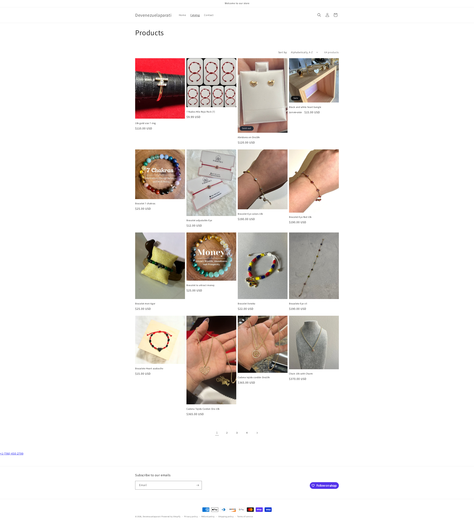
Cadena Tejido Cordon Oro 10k (203, 408)
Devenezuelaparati (152, 516)
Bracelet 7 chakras (145, 203)
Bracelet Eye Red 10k (300, 217)
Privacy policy (191, 516)
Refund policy (208, 516)
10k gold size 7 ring (145, 123)
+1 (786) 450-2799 (11, 453)
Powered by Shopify (171, 516)
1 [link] (217, 433)
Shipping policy (226, 516)
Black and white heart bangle (305, 107)
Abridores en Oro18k (249, 137)
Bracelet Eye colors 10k (250, 213)
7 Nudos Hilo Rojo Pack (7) (200, 111)
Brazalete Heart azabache (149, 368)
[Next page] (257, 433)
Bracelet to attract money (200, 285)
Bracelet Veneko (246, 303)
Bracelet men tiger (145, 303)
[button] (319, 15)
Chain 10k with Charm (301, 373)
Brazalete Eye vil (298, 303)
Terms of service (245, 516)
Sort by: (282, 52)
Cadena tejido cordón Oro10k (254, 377)
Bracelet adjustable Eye (199, 220)
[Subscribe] (197, 485)
